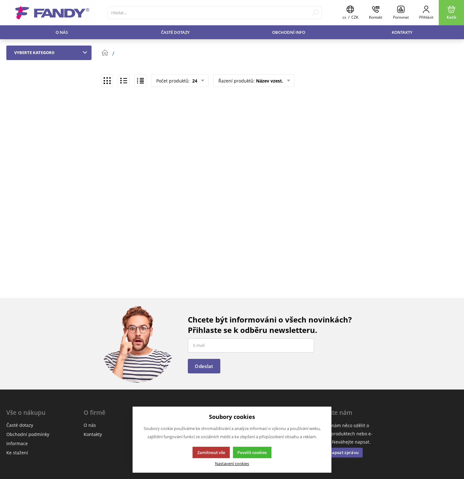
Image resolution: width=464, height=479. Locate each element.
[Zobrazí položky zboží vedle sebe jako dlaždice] (107, 80)
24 (194, 81)
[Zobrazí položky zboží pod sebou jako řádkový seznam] (124, 80)
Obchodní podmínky (27, 434)
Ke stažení (17, 453)
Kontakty (402, 32)
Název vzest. (269, 81)
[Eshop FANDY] (52, 12)
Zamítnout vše (211, 452)
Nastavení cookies (232, 463)
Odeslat (204, 366)
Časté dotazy (175, 32)
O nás (62, 32)
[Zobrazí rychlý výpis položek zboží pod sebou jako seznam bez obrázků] (140, 80)
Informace (17, 443)
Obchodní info (288, 32)
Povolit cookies (252, 452)
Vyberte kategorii (34, 52)
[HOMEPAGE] (105, 53)
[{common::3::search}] (315, 12)
